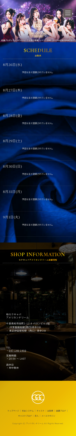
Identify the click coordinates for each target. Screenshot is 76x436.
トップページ (13, 411)
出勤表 (50, 411)
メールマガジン (48, 416)
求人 (37, 416)
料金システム (28, 411)
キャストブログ (25, 416)
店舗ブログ (61, 411)
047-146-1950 (17, 350)
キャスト (40, 411)
